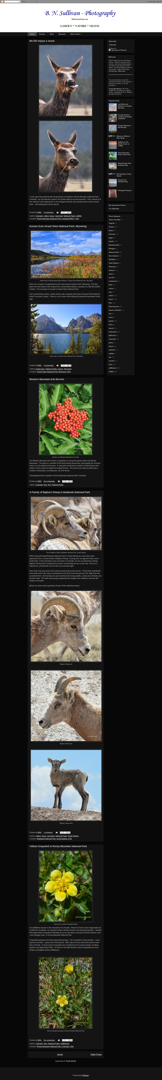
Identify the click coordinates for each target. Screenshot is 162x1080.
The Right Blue (114, 209)
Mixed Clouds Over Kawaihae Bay (124, 164)
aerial (111, 274)
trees (110, 364)
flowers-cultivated (115, 310)
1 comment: (48, 832)
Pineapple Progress (125, 190)
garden (111, 321)
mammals (59, 216)
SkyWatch (112, 259)
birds (110, 285)
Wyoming (67, 369)
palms (111, 343)
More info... (122, 71)
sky (110, 357)
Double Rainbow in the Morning (124, 126)
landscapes (40, 369)
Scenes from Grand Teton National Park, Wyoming (58, 226)
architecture (113, 281)
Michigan (112, 248)
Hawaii (111, 241)
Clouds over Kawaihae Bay (123, 181)
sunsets (111, 361)
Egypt (111, 238)
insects (111, 328)
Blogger (86, 1075)
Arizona (111, 227)
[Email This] (62, 212)
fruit (49, 485)
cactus (111, 288)
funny (111, 317)
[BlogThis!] (64, 212)
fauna (52, 216)
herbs (111, 324)
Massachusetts (114, 245)
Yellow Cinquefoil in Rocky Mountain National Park (58, 846)
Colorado (39, 216)
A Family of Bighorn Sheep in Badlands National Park (59, 492)
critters (46, 216)
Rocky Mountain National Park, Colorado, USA (55, 1046)
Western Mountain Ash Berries (46, 379)
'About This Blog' (114, 220)
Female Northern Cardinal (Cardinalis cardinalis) (125, 116)
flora (45, 485)
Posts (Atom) (71, 1061)
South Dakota (73, 836)
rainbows (112, 350)
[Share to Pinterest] (70, 212)
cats (110, 292)
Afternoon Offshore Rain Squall (123, 137)
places (60, 369)
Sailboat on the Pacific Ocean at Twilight (123, 144)
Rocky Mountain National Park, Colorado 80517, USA (58, 219)
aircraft (111, 277)
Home (32, 34)
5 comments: (49, 212)
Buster (111, 230)
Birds (52, 34)
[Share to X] (66, 212)
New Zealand (113, 256)
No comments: (49, 481)
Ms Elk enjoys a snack (42, 40)
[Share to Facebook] (68, 212)
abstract (111, 270)
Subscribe (112, 45)
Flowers (42, 34)
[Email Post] (57, 212)
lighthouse (112, 335)
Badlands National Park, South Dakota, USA (54, 839)
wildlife (79, 216)
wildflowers (65, 1044)
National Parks (69, 216)
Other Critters (75, 34)
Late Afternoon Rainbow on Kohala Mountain (124, 106)
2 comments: (49, 365)
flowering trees (114, 306)
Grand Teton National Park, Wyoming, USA (54, 372)
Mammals (62, 34)
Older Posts (96, 1054)
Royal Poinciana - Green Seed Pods (124, 153)
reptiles (111, 353)
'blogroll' (112, 223)
